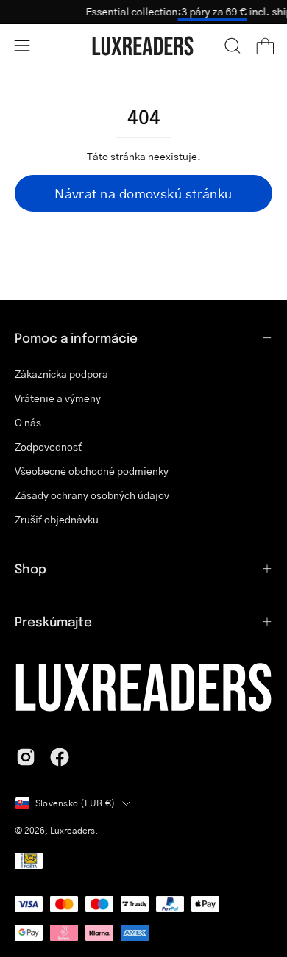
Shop (30, 568)
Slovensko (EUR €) (75, 803)
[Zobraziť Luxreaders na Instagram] (26, 757)
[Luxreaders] (143, 46)
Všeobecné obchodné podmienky (92, 470)
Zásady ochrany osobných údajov (92, 494)
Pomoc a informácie (76, 337)
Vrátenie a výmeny (58, 397)
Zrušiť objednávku (57, 519)
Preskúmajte (53, 621)
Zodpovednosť (48, 446)
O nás (28, 422)
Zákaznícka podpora (61, 373)
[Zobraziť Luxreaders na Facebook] (60, 757)
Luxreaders (72, 830)
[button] (232, 45)
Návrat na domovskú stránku (143, 193)
